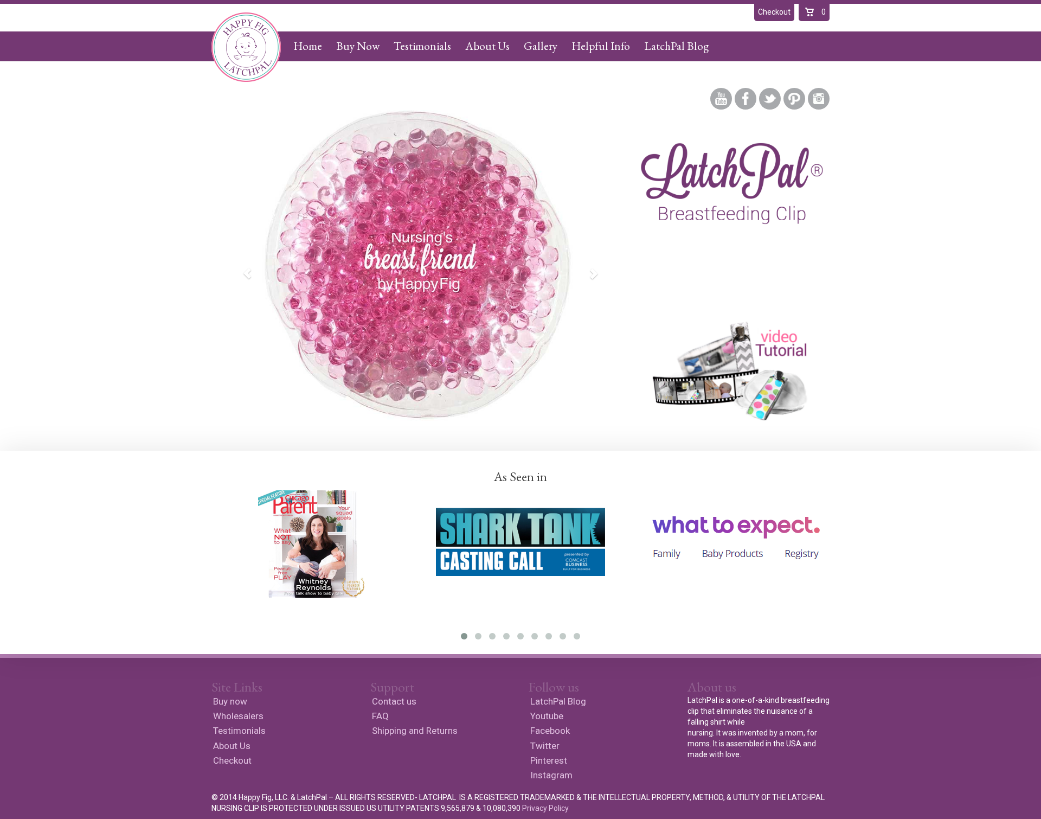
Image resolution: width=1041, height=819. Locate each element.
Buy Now (358, 46)
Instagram (819, 99)
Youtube (721, 99)
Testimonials (422, 46)
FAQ (380, 716)
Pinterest (794, 99)
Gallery (540, 46)
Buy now (230, 701)
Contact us (394, 701)
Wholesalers (238, 716)
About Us (487, 46)
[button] (242, 267)
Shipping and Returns (415, 730)
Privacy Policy (545, 808)
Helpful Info (600, 46)
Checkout (232, 760)
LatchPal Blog (676, 46)
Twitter (770, 99)
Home (307, 46)
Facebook (745, 99)
